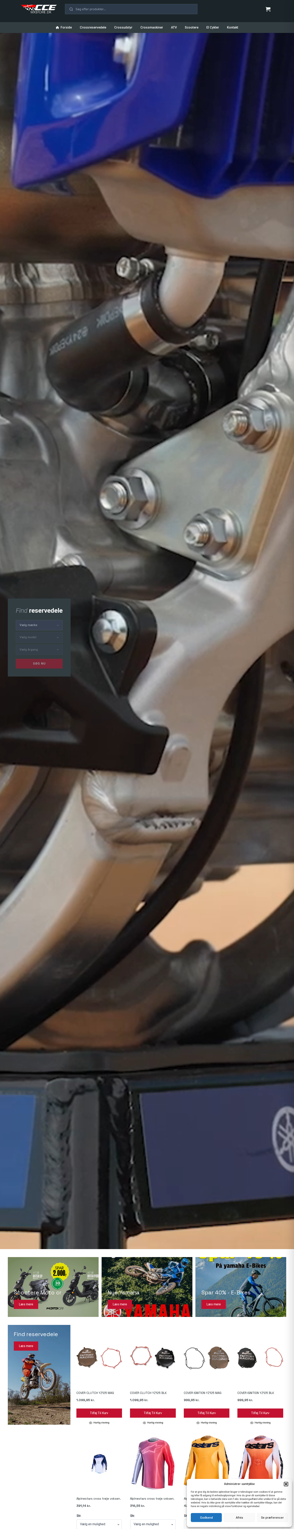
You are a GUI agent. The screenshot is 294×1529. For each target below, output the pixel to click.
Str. (79, 1515)
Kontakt (232, 27)
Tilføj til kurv (99, 1413)
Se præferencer (272, 1517)
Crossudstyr (123, 27)
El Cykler (212, 27)
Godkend (206, 1517)
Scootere (191, 27)
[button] (286, 1484)
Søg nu (39, 663)
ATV (174, 27)
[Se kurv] (268, 9)
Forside (66, 27)
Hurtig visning (101, 1422)
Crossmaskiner (151, 27)
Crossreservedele (93, 27)
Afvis (239, 1517)
